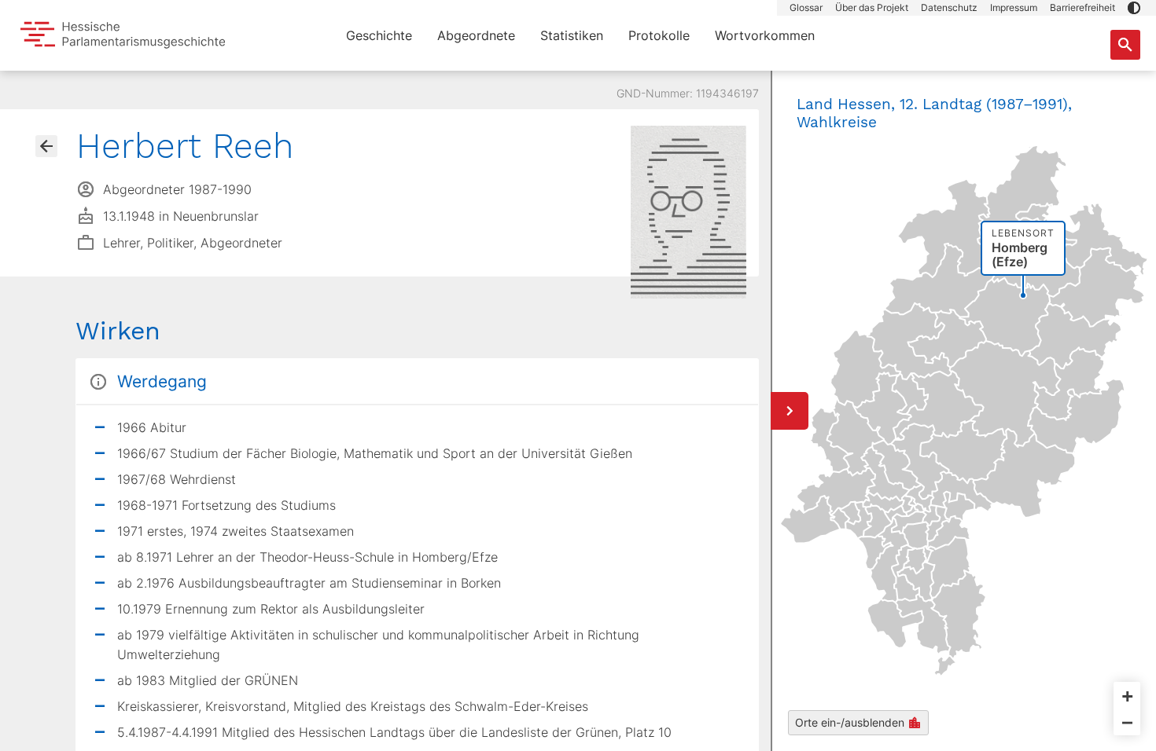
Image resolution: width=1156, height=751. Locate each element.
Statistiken (571, 35)
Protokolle (659, 35)
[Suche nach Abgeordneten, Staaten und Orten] (1125, 45)
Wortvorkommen (765, 35)
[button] (1134, 8)
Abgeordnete (476, 35)
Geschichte (379, 35)
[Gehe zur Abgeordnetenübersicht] (46, 146)
